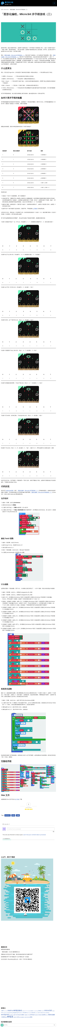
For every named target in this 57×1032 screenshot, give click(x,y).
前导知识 (32, 1014)
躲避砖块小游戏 (23, 1017)
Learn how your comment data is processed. (34, 834)
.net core (5, 1010)
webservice (42, 1012)
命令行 (47, 1014)
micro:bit (7, 815)
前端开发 (36, 1014)
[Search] (54, 1024)
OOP (2, 1012)
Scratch (25, 1012)
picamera (5, 1012)
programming (10, 1012)
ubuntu (33, 1012)
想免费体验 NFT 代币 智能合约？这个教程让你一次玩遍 (15, 956)
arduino (23, 1010)
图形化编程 (51, 1015)
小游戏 (18, 815)
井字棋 (13, 815)
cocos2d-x (35, 1010)
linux (40, 1010)
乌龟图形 (25, 1014)
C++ (26, 1010)
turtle (30, 1012)
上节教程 (35, 208)
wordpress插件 (12, 1014)
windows (47, 1012)
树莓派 (10, 1016)
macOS (42, 1010)
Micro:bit (6, 9)
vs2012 (38, 1012)
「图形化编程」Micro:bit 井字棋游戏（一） (14, 55)
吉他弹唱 (43, 1014)
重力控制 (28, 1017)
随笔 (31, 1017)
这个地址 (17, 799)
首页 (2, 9)
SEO (28, 1012)
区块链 (39, 1014)
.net (2, 1010)
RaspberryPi (16, 1012)
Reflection (21, 1012)
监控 (20, 1017)
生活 (18, 1017)
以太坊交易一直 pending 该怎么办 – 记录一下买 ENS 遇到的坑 (16, 959)
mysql (53, 1010)
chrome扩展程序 (30, 1010)
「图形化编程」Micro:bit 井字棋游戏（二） (28, 490)
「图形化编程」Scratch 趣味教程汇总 (10, 952)
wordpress (5, 1014)
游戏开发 (15, 1017)
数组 (6, 1017)
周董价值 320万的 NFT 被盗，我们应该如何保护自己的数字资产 (17, 954)
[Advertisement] (28, 933)
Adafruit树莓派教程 (15, 1010)
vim (36, 1012)
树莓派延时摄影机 (5, 949)
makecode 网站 (9, 490)
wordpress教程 (20, 1014)
